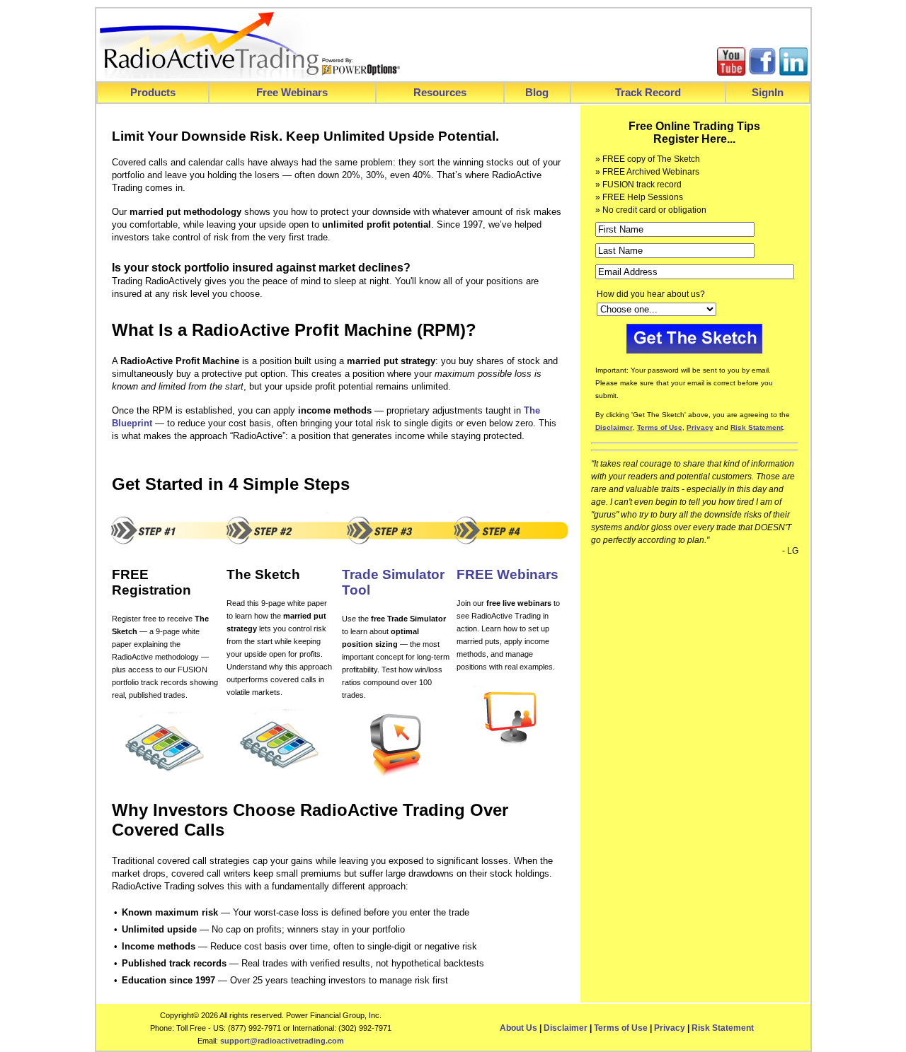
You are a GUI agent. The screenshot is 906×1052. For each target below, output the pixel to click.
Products (153, 92)
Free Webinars (292, 92)
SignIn (768, 92)
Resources (439, 92)
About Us (518, 1028)
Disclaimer (565, 1028)
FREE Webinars (507, 574)
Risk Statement (723, 1028)
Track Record (648, 92)
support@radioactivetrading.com (282, 1040)
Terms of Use (621, 1028)
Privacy (669, 1028)
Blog (537, 92)
